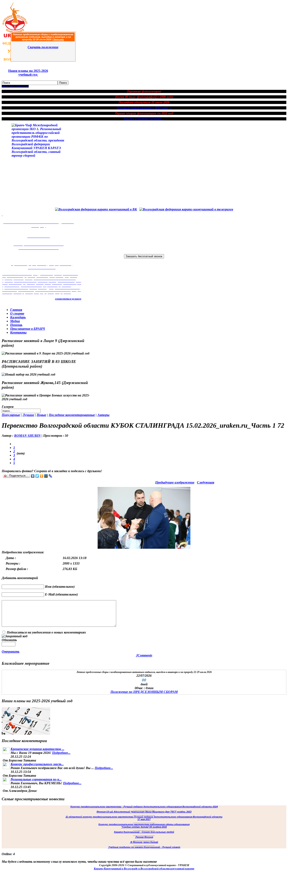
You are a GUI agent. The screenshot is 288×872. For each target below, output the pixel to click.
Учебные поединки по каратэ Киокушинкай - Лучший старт (144, 847)
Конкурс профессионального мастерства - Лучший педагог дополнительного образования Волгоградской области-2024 (144, 806)
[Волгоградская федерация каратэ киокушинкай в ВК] (96, 209)
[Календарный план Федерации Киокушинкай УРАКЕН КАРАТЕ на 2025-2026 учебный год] (26, 733)
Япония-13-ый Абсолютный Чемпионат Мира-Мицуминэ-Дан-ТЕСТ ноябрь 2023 (144, 811)
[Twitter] (37, 476)
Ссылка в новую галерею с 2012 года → (144, 107)
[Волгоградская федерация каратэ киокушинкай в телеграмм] (186, 209)
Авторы (103, 415)
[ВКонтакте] (33, 476)
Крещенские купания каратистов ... (37, 749)
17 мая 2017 (144, 819)
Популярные (11, 415)
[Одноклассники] (41, 476)
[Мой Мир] (46, 476)
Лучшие (28, 415)
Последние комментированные (72, 415)
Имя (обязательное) (60, 586)
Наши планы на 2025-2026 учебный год (28, 72)
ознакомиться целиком (68, 298)
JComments (144, 655)
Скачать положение (43, 47)
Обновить (9, 640)
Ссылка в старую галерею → (144, 118)
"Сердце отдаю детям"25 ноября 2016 (144, 827)
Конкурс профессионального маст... (37, 764)
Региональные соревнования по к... (36, 779)
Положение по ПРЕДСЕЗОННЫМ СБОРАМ (144, 692)
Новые (41, 415)
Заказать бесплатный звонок (144, 256)
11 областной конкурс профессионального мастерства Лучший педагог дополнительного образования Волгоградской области (144, 816)
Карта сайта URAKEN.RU (15, 86)
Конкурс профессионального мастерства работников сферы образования (144, 824)
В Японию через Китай (144, 842)
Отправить (10, 651)
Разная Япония (144, 837)
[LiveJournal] (50, 476)
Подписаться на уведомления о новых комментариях (46, 632)
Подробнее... (61, 753)
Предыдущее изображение (174, 482)
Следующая (205, 482)
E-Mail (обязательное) (61, 594)
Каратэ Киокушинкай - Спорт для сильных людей (144, 832)
